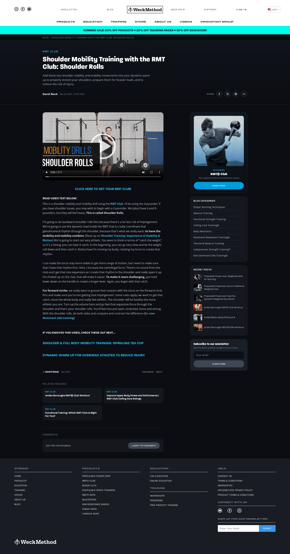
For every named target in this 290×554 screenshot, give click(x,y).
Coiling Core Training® (206, 225)
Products (66, 21)
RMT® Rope (89, 494)
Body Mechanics (203, 231)
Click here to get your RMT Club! (103, 189)
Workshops (157, 495)
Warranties (225, 485)
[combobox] (273, 9)
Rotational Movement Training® (212, 237)
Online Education (161, 480)
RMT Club (116, 204)
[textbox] (272, 9)
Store (140, 21)
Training (119, 21)
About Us (163, 21)
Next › (159, 371)
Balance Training (203, 213)
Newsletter (69, 9)
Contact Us (225, 476)
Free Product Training (164, 505)
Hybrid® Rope (90, 513)
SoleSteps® (89, 499)
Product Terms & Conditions (236, 494)
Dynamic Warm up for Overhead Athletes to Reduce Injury (94, 355)
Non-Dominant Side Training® (211, 255)
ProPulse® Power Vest (96, 476)
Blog (110, 9)
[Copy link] (244, 94)
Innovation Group (217, 21)
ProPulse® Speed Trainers (98, 490)
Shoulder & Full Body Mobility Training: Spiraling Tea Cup (93, 343)
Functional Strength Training (210, 219)
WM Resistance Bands (95, 504)
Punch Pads (89, 509)
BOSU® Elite (89, 485)
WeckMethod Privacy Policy (235, 490)
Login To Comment (144, 446)
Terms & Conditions (230, 480)
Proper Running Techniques (209, 207)
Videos (186, 21)
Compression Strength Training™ (212, 249)
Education (92, 21)
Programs (156, 500)
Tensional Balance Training (209, 243)
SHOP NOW (218, 186)
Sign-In (241, 9)
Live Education (159, 476)
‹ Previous (147, 371)
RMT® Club (88, 480)
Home (17, 476)
